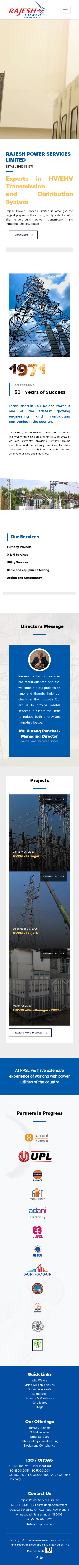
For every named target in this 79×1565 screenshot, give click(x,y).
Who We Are (40, 1380)
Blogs (39, 1407)
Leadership (39, 1393)
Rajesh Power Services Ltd (48, 1540)
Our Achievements (39, 1389)
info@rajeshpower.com (39, 1524)
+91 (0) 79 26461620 (39, 1519)
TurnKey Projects (39, 1428)
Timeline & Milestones (40, 1398)
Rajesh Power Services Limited (39, 741)
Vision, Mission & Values (39, 1385)
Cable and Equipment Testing (39, 1441)
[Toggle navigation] (65, 9)
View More (21, 234)
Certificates (39, 1402)
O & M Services (39, 1432)
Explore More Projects (28, 1032)
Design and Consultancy (39, 1445)
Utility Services (39, 1436)
